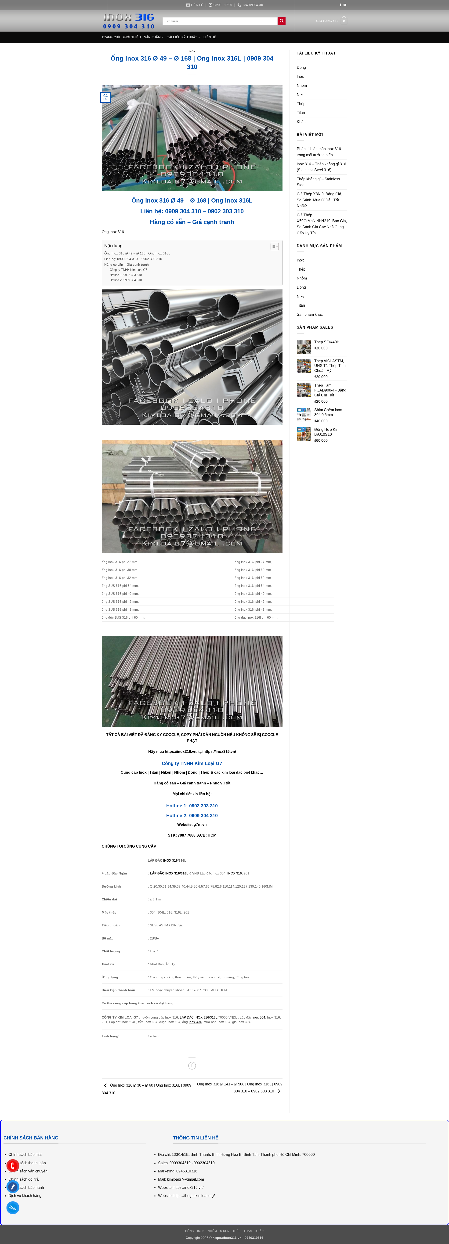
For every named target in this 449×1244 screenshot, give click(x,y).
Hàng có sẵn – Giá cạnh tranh (126, 264)
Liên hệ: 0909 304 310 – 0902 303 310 (133, 259)
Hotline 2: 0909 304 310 (126, 280)
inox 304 (259, 1017)
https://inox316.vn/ (181, 752)
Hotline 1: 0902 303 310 (126, 275)
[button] (331, 21)
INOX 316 (170, 860)
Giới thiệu (132, 37)
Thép (301, 104)
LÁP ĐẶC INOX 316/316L (169, 873)
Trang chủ (111, 37)
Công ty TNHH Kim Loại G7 (128, 270)
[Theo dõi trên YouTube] (345, 5)
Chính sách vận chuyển (27, 1171)
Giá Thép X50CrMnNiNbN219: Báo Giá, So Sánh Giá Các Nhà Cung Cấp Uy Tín (322, 224)
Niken (302, 95)
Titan (301, 113)
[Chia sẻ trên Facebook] (192, 1066)
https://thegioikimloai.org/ (194, 1196)
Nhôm (302, 85)
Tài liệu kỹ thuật (182, 37)
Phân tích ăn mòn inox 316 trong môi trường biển (319, 152)
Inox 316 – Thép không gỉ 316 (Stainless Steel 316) (321, 167)
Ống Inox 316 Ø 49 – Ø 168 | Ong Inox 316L (137, 253)
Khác (301, 122)
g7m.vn (200, 825)
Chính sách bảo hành (26, 1188)
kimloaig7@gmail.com (185, 1179)
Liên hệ (209, 37)
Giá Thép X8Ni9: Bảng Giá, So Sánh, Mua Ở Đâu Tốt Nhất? (319, 200)
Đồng (301, 67)
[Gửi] (282, 21)
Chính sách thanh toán (27, 1163)
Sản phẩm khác (310, 314)
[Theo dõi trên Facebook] (340, 5)
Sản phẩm (152, 37)
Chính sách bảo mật (25, 1155)
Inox (192, 51)
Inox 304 (195, 1022)
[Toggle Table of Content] (272, 246)
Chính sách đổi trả (23, 1179)
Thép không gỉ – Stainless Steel (318, 182)
